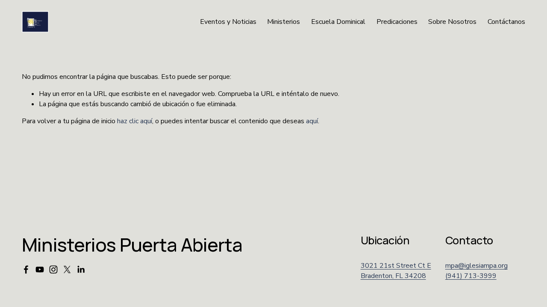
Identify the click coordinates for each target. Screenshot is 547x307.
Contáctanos (506, 21)
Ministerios (283, 21)
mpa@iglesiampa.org (476, 265)
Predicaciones (397, 21)
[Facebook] (26, 269)
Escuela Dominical (338, 21)
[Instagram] (53, 269)
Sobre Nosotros (452, 21)
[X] (67, 269)
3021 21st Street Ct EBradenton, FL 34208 (396, 271)
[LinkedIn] (80, 269)
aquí (312, 121)
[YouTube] (39, 269)
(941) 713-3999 (471, 276)
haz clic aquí (134, 121)
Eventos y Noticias (228, 21)
